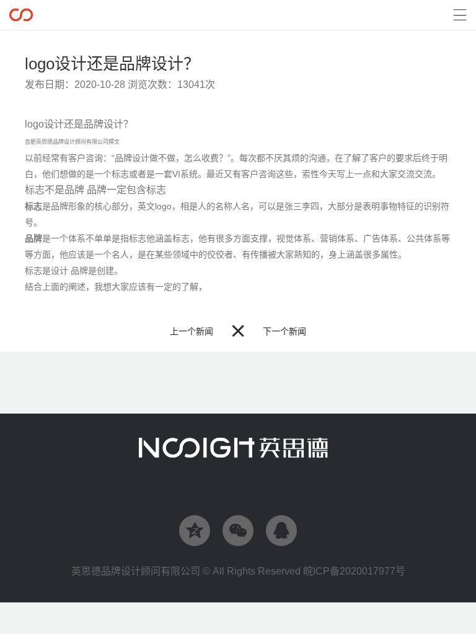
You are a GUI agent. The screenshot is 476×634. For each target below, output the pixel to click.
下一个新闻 (284, 331)
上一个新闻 (191, 331)
